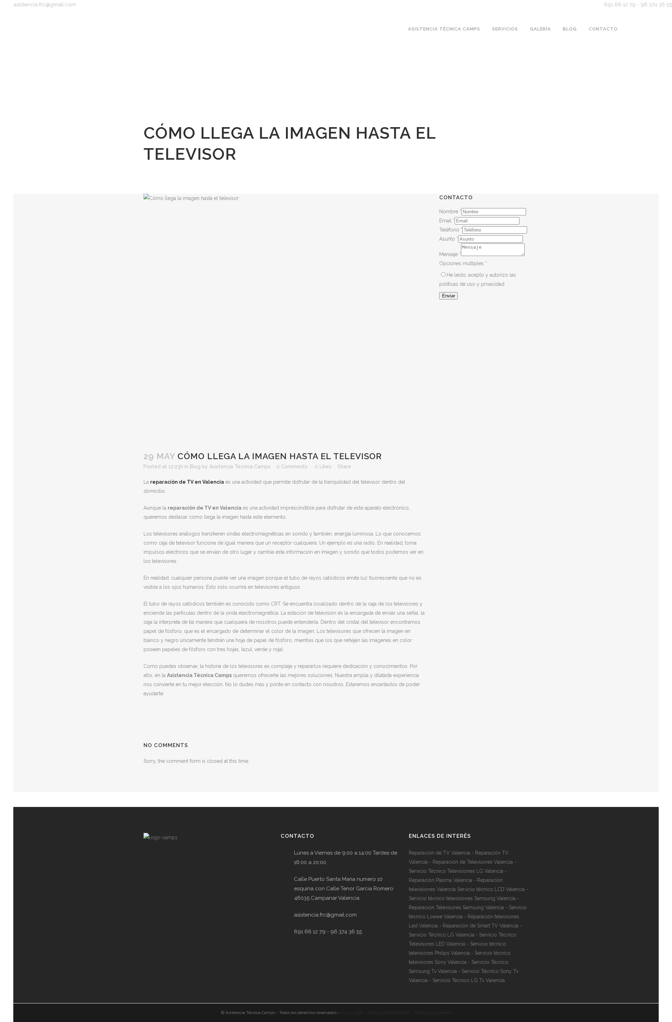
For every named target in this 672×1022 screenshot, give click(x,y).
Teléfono (450, 230)
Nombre (450, 211)
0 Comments (291, 466)
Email (447, 220)
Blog (195, 466)
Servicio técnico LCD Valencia (490, 889)
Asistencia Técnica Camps (240, 466)
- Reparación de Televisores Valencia (470, 862)
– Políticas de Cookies (430, 1012)
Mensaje (450, 254)
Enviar (448, 295)
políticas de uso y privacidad (471, 284)
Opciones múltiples (463, 263)
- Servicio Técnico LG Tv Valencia (466, 980)
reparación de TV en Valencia (187, 482)
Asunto (448, 239)
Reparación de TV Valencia (439, 853)
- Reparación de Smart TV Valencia (478, 925)
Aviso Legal (352, 1012)
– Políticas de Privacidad (386, 1012)
